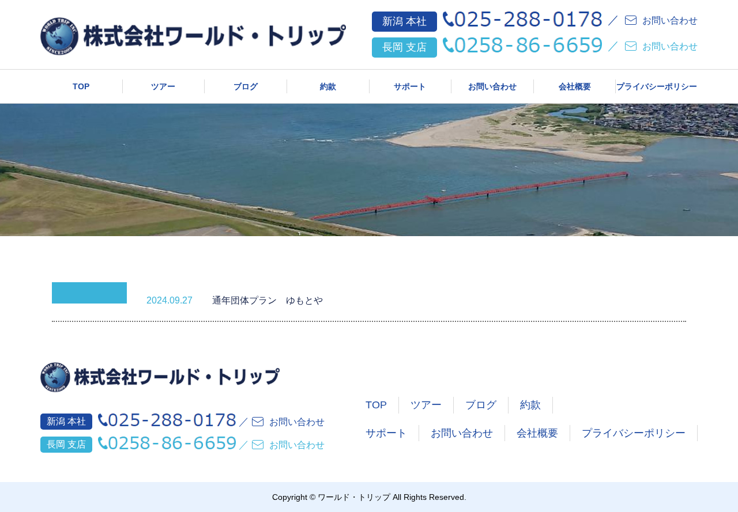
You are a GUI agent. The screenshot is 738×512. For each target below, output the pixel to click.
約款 (328, 86)
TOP (81, 86)
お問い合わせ (492, 86)
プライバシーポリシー (656, 86)
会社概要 (575, 86)
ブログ (246, 86)
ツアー (163, 86)
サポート (410, 86)
